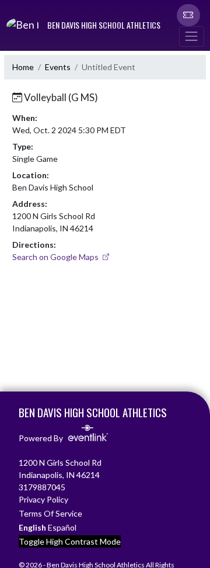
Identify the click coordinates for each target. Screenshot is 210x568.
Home (23, 67)
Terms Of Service (50, 513)
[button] (188, 15)
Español (62, 527)
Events (58, 67)
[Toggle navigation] (191, 36)
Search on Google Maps (56, 257)
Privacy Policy (43, 499)
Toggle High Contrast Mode (70, 541)
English (32, 527)
